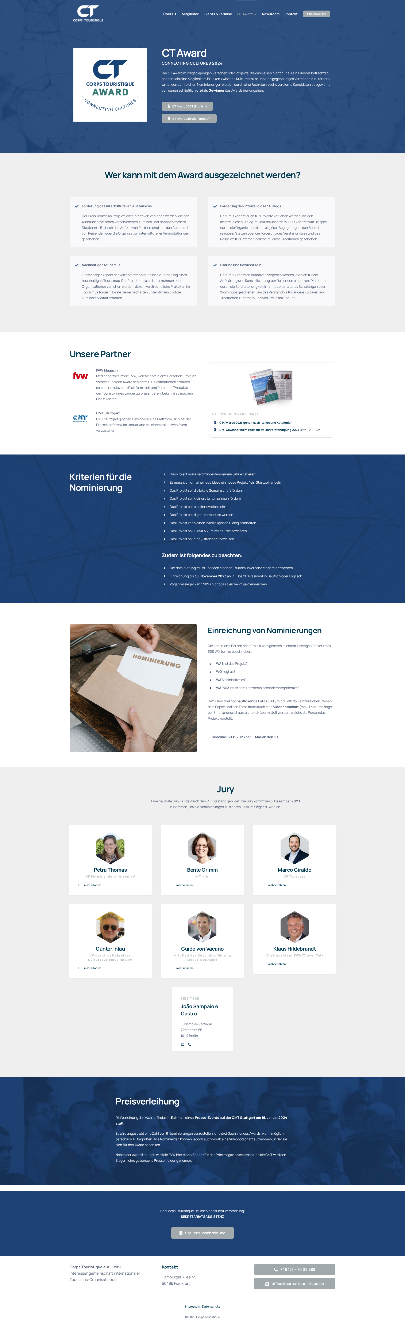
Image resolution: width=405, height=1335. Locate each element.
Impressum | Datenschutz (202, 1306)
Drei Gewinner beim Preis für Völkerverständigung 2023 (259, 430)
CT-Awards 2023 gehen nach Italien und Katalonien (255, 423)
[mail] (182, 1044)
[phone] (189, 1044)
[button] (110, 885)
